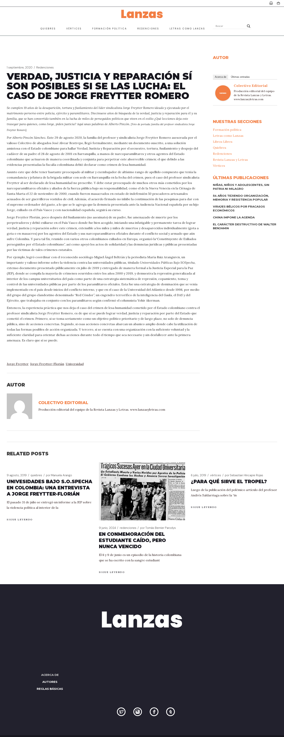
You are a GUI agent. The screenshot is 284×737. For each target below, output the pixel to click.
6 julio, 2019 (198, 475)
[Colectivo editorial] (223, 93)
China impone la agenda (234, 217)
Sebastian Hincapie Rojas (244, 475)
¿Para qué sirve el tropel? (229, 481)
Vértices (219, 166)
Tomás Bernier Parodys (158, 528)
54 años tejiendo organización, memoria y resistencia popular (241, 197)
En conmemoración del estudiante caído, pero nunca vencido (132, 540)
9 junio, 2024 (107, 528)
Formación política (227, 130)
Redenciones (45, 67)
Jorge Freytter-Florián (47, 364)
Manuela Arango (59, 475)
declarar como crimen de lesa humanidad (114, 165)
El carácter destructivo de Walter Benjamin (244, 226)
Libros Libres (222, 142)
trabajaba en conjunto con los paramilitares (59, 300)
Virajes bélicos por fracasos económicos (239, 208)
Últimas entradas (240, 76)
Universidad (75, 364)
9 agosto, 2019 (17, 475)
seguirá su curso (108, 210)
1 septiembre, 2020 (19, 67)
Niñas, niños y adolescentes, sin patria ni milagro (241, 187)
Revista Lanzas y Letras (230, 160)
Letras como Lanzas (228, 136)
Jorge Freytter (18, 364)
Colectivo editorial (251, 85)
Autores (49, 682)
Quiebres (219, 148)
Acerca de (220, 76)
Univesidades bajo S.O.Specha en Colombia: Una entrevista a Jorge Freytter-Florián (49, 488)
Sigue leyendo (20, 519)
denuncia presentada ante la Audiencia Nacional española (139, 204)
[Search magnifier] (248, 26)
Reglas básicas (50, 689)
